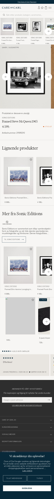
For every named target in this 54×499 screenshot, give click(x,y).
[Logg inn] (39, 7)
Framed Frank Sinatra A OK (20, 40)
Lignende (20, 148)
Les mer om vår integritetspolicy (27, 405)
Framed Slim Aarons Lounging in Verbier (7, 40)
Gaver (4, 47)
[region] (27, 365)
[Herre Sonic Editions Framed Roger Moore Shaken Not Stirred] (37, 26)
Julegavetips (14, 47)
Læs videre (27, 470)
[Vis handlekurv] (46, 7)
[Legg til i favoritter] (30, 160)
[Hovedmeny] (50, 8)
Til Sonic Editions (12, 239)
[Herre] (20, 316)
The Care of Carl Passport (27, 2)
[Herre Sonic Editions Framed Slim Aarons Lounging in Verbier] (7, 26)
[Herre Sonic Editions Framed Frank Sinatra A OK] (22, 26)
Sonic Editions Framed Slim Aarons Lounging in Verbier (16, 198)
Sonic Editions (7, 37)
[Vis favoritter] (42, 7)
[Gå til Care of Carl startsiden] (11, 8)
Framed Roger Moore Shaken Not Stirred (36, 40)
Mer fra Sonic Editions (22, 213)
